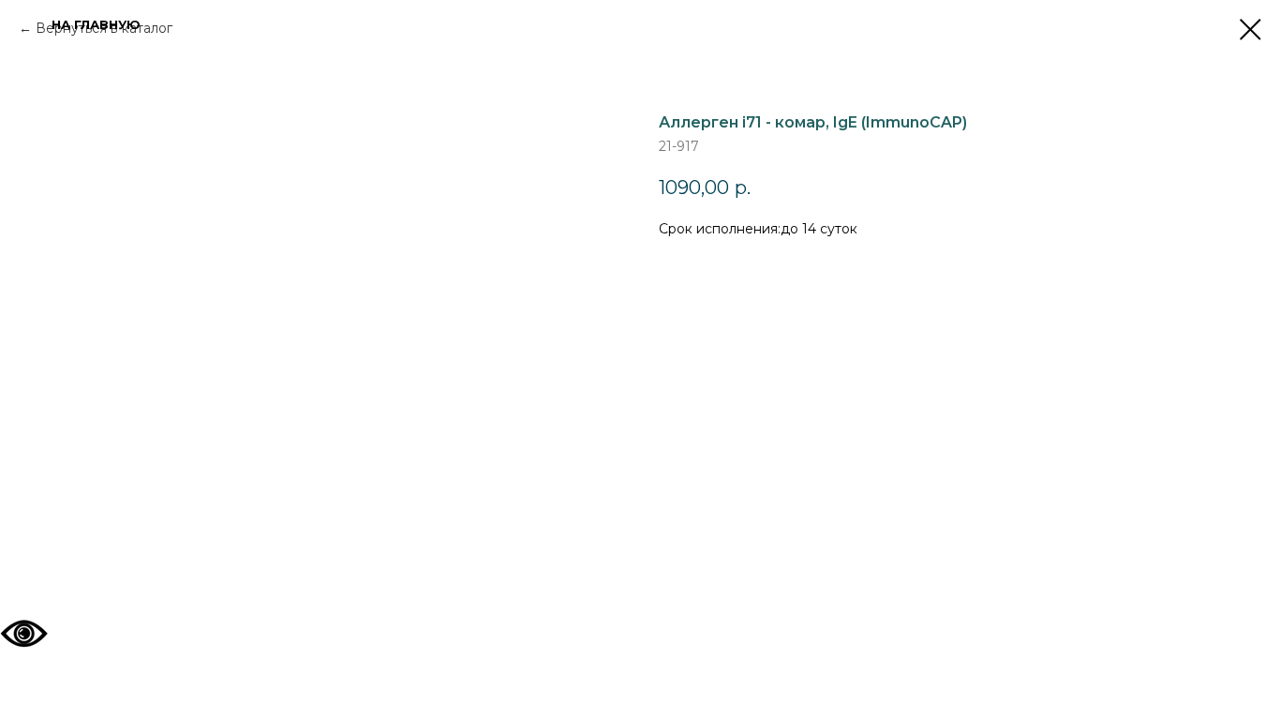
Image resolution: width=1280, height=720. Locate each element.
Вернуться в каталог (104, 28)
